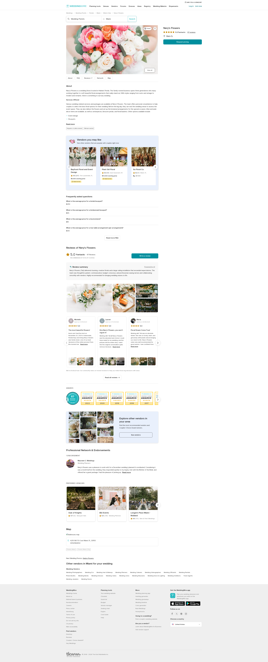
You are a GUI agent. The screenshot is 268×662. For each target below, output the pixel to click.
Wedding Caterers (136, 572)
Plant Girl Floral (108, 169)
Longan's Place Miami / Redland (140, 514)
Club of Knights (75, 513)
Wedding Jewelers (72, 579)
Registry (147, 6)
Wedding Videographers (153, 572)
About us (69, 596)
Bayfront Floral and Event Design (82, 170)
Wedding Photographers (74, 572)
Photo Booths (70, 576)
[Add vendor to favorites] (155, 28)
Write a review (144, 256)
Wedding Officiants (170, 572)
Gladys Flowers (88, 558)
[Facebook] (172, 614)
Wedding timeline (141, 602)
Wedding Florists (81, 13)
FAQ (78, 78)
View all (149, 70)
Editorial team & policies (74, 599)
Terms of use (70, 614)
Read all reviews (111, 377)
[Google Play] (193, 605)
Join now (198, 6)
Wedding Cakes (111, 576)
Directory (69, 634)
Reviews (88, 78)
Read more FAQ (112, 238)
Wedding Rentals (184, 572)
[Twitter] (177, 614)
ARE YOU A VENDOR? (194, 2)
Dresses (132, 6)
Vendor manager (106, 605)
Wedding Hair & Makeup (105, 572)
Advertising (69, 611)
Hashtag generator (141, 596)
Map (109, 78)
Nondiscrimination (72, 602)
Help (102, 617)
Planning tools (95, 6)
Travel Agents (188, 576)
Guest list (104, 599)
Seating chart (105, 608)
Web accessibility (71, 627)
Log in (191, 6)
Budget (103, 602)
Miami (99, 13)
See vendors (136, 435)
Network (100, 78)
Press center (70, 608)
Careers (69, 605)
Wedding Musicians (138, 576)
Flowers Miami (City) (84, 549)
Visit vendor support (142, 630)
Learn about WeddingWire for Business (148, 626)
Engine (103, 611)
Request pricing (183, 42)
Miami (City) (107, 13)
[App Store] (177, 605)
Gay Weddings (71, 643)
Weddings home (71, 593)
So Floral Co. (138, 169)
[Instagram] (186, 614)
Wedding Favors (86, 579)
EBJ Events (104, 513)
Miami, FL (169, 36)
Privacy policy (70, 617)
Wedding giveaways (142, 599)
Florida (91, 13)
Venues (106, 6)
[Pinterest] (181, 614)
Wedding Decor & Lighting (156, 576)
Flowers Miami (71, 549)
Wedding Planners (121, 572)
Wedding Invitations (174, 576)
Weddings (69, 13)
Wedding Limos (124, 576)
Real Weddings (140, 608)
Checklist (104, 596)
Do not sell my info (72, 621)
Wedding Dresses (97, 576)
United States (180, 624)
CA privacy (69, 624)
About (70, 78)
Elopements (173, 6)
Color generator (140, 605)
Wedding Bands (83, 576)
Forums (123, 6)
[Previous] (69, 167)
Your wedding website (108, 593)
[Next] (155, 167)
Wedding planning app (142, 593)
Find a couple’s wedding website (146, 619)
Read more (70, 124)
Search (132, 19)
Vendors (114, 6)
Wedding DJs (89, 572)
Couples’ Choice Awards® (74, 640)
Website (159, 6)
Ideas (139, 6)
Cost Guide (104, 614)
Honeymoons (140, 611)
